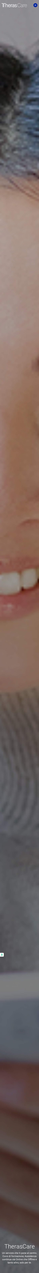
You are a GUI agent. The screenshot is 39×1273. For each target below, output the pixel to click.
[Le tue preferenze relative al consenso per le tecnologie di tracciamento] (2, 955)
